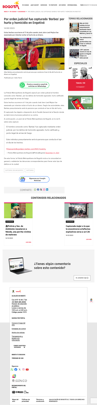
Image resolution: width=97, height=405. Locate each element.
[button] (35, 190)
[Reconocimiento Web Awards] (26, 392)
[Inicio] (11, 5)
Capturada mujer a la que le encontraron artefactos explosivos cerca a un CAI (78, 229)
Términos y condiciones (40, 400)
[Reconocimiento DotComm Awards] (19, 392)
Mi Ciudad (13, 12)
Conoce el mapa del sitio (18, 324)
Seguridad (21, 12)
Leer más (28, 242)
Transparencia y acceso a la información (17, 338)
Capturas (30, 170)
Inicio (6, 12)
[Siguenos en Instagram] (23, 369)
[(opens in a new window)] (44, 190)
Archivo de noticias (18, 332)
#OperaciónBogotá (14, 149)
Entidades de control (19, 329)
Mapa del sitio (15, 400)
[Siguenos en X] (19, 369)
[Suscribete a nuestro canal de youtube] (27, 369)
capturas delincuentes (14, 170)
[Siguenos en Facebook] (12, 369)
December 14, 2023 (52, 153)
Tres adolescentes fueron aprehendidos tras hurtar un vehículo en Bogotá (85, 41)
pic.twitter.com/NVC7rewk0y (34, 149)
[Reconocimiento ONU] (14, 392)
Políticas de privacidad (26, 400)
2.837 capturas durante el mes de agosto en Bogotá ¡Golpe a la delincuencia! (85, 54)
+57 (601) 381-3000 (19, 302)
